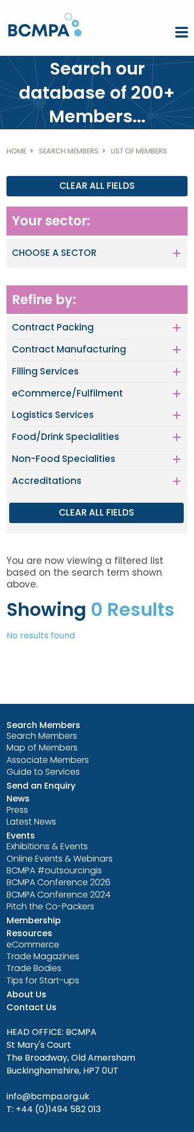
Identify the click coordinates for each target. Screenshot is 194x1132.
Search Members (69, 151)
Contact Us (31, 1007)
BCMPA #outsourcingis (54, 870)
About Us (26, 994)
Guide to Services (43, 772)
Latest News (31, 821)
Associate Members (47, 760)
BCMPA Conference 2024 (58, 894)
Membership (33, 920)
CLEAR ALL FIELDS (97, 185)
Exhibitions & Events (47, 846)
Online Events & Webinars (59, 858)
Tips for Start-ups (42, 980)
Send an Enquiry (40, 786)
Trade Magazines (42, 956)
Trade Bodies (33, 968)
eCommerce (32, 944)
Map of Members (42, 747)
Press (17, 810)
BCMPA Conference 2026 (58, 882)
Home (16, 151)
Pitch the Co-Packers (50, 906)
